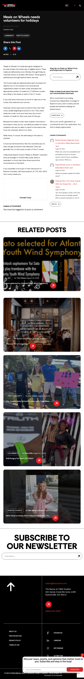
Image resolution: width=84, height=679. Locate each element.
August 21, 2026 (44, 396)
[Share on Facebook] (5, 48)
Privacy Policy (15, 641)
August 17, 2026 (50, 510)
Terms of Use (14, 645)
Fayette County (22, 35)
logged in (20, 209)
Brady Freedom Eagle (63, 140)
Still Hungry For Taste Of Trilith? (20, 458)
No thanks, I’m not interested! (53, 675)
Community (9, 35)
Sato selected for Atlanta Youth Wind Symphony (27, 283)
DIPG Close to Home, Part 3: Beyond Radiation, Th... (28, 515)
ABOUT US (12, 631)
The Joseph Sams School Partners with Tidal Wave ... (28, 401)
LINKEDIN (57, 640)
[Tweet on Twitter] (10, 48)
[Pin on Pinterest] (14, 48)
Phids (57, 181)
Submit (77, 77)
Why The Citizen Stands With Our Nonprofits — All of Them (67, 184)
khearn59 (59, 165)
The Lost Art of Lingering (17, 344)
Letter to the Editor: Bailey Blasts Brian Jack (67, 143)
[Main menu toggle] (74, 5)
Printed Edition (15, 636)
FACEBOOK (58, 633)
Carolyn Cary (8, 29)
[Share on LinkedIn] (19, 48)
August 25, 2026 (32, 278)
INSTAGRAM (58, 648)
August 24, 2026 (37, 339)
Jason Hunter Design (71, 673)
